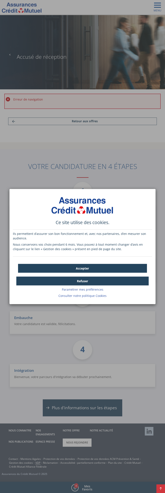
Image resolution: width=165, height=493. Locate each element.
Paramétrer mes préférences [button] (82, 289)
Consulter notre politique (82, 295)
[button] (82, 268)
